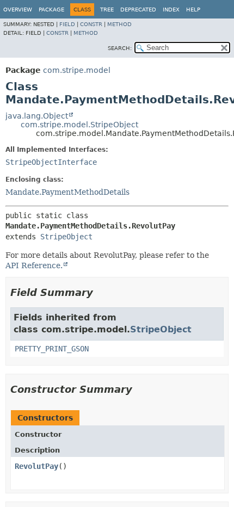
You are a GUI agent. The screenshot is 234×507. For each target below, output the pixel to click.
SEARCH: (120, 48)
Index (171, 10)
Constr (91, 24)
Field (67, 24)
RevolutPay (36, 466)
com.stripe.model (76, 70)
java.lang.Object (36, 116)
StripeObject (66, 236)
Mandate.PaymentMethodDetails (67, 192)
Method (119, 24)
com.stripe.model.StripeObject (79, 124)
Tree (107, 10)
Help (193, 10)
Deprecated (138, 10)
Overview (17, 10)
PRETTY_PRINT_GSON (52, 348)
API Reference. (34, 265)
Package (51, 10)
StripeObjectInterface (51, 162)
